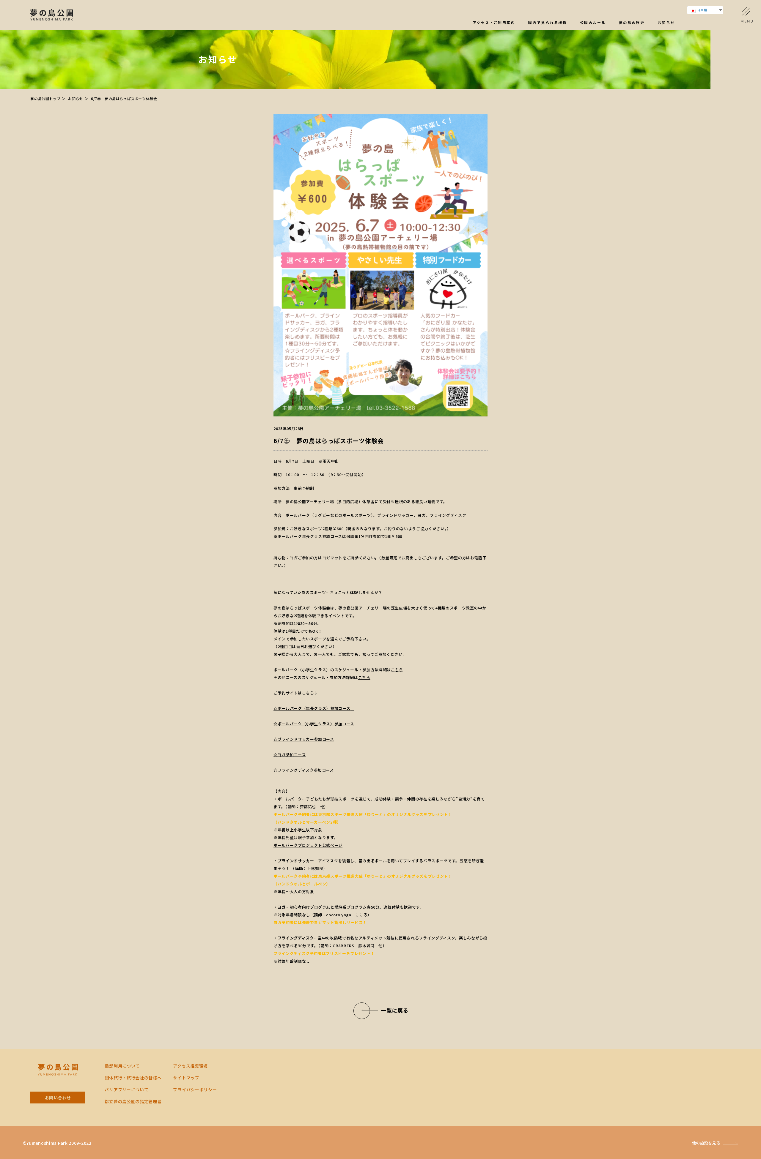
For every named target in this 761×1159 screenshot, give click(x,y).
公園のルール (593, 23)
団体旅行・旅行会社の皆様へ (133, 1078)
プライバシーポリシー (195, 1089)
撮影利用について (122, 1066)
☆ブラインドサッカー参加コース (303, 739)
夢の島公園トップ (45, 98)
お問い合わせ (58, 1097)
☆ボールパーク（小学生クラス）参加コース (313, 724)
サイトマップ (186, 1078)
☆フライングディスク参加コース (303, 770)
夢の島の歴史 (631, 23)
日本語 (701, 10)
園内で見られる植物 (547, 23)
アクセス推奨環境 (190, 1066)
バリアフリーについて (126, 1089)
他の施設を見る (706, 1143)
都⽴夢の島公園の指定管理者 (133, 1101)
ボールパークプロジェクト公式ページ (307, 845)
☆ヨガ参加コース (289, 754)
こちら (397, 669)
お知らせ (666, 23)
